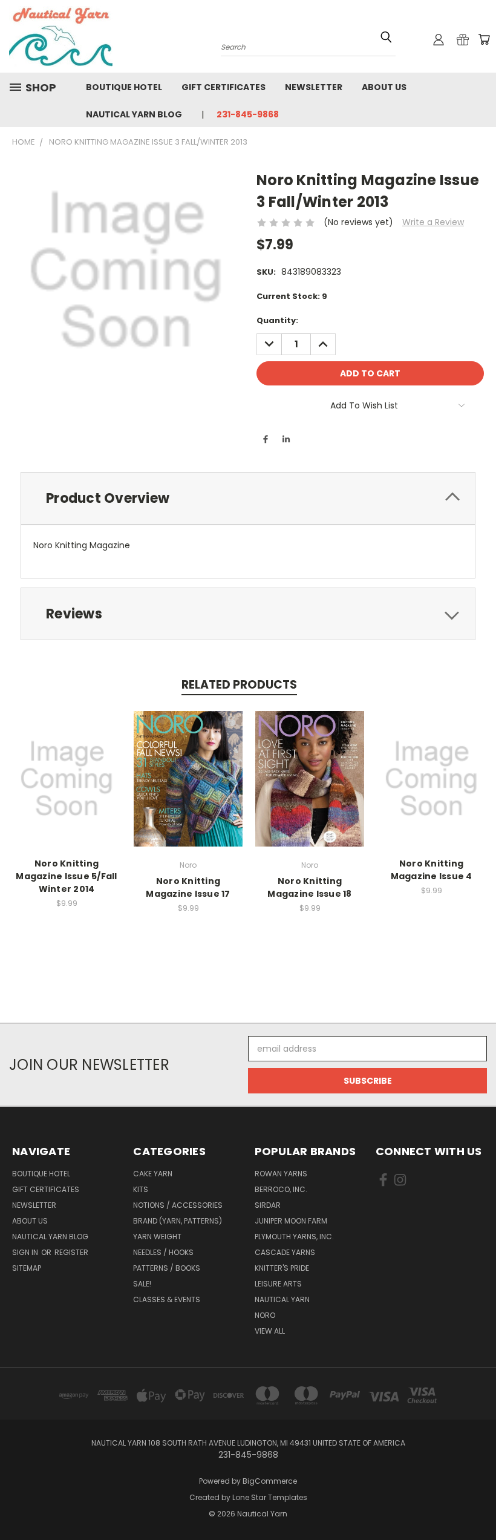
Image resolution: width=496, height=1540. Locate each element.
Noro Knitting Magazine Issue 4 (431, 869)
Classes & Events (166, 1299)
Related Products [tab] (239, 685)
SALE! (142, 1284)
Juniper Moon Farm (291, 1221)
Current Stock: (291, 296)
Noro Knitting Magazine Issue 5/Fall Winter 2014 (66, 876)
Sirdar (268, 1205)
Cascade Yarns (285, 1252)
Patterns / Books (166, 1268)
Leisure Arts (278, 1284)
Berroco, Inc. (281, 1189)
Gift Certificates (223, 87)
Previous (477, 1502)
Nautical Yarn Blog (134, 114)
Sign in (26, 1252)
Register (71, 1252)
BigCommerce (270, 1481)
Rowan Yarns (281, 1173)
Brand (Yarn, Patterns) (177, 1221)
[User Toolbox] (438, 39)
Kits (140, 1189)
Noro (265, 1315)
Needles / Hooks (163, 1252)
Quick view (66, 766)
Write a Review (433, 222)
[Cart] (484, 39)
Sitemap (26, 1268)
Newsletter (313, 87)
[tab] (248, 498)
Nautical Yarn (282, 1299)
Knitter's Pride (282, 1268)
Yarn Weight (157, 1236)
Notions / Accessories (178, 1205)
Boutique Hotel (124, 87)
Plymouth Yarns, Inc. (294, 1236)
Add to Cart (67, 788)
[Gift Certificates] (463, 39)
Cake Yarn (152, 1173)
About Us (384, 87)
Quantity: (277, 320)
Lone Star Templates (269, 1497)
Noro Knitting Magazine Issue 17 (188, 887)
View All (270, 1331)
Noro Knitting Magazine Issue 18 (309, 887)
